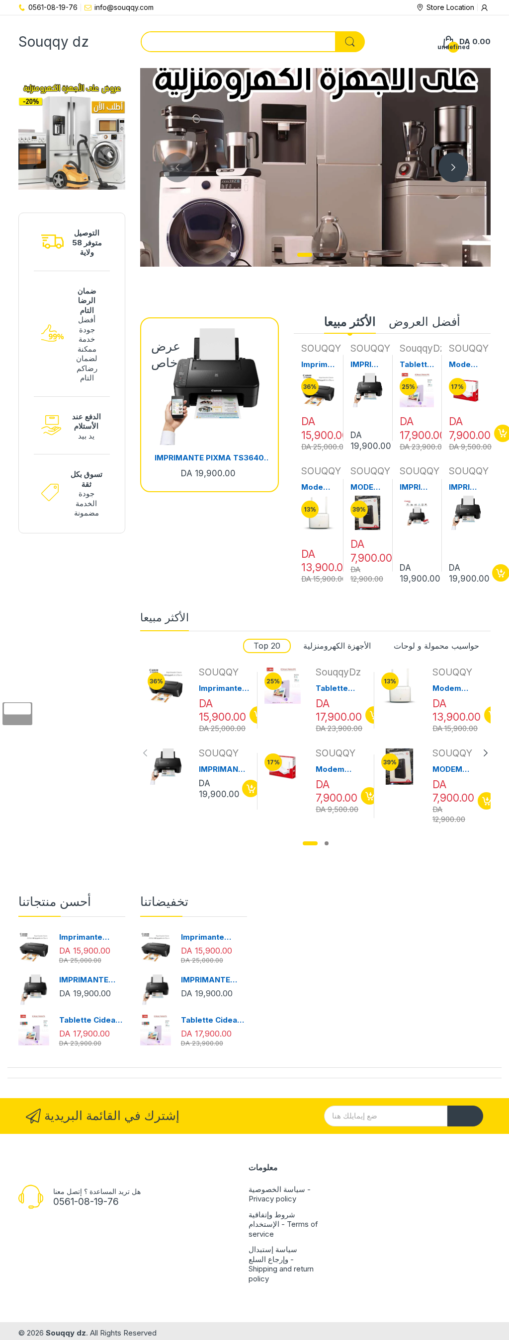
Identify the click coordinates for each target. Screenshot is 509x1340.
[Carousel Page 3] (332, 255)
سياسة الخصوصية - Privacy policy (280, 1194)
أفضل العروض (424, 321)
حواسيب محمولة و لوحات (436, 646)
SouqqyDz (422, 348)
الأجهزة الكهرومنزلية (337, 646)
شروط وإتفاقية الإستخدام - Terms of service (283, 1224)
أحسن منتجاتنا (54, 901)
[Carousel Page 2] (321, 255)
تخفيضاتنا (164, 901)
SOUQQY (321, 348)
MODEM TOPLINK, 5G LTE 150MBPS (367, 487)
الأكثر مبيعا (350, 321)
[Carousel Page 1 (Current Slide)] (304, 255)
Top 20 (267, 646)
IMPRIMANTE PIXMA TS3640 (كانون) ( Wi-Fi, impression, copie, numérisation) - (209, 458)
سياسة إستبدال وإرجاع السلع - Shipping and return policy (281, 1264)
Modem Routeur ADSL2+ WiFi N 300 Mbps (464, 365)
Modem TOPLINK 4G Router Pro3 (318, 487)
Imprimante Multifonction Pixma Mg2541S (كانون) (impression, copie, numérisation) (318, 365)
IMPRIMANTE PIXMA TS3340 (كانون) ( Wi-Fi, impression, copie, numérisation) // (416, 487)
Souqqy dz (66, 1333)
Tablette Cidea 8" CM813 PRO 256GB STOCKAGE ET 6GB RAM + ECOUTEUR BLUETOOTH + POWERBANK (416, 365)
